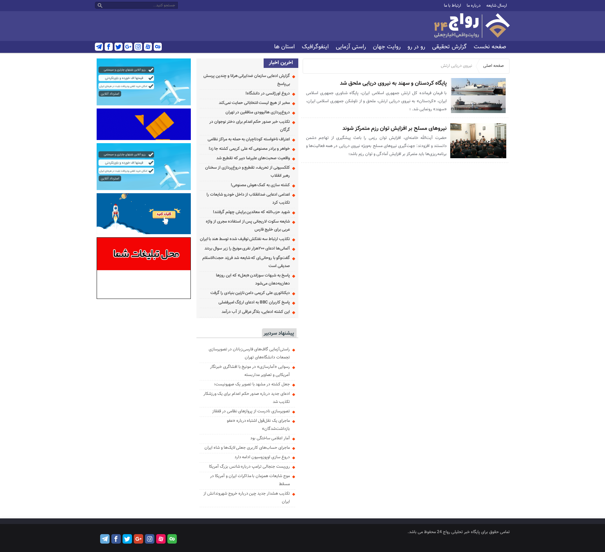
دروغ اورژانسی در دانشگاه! (267, 93)
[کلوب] (158, 47)
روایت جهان (387, 46)
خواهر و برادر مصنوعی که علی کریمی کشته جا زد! (249, 149)
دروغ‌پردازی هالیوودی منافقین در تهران (257, 112)
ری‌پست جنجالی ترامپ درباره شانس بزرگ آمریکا (249, 466)
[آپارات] (148, 47)
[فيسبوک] (109, 47)
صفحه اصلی (493, 66)
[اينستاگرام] (138, 47)
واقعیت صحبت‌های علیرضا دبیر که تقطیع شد (253, 158)
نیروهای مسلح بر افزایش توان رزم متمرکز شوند (394, 128)
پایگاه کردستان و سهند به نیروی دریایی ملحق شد (393, 83)
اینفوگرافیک (315, 46)
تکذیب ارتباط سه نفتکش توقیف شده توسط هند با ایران (245, 239)
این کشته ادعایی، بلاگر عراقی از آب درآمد (256, 312)
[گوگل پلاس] (128, 47)
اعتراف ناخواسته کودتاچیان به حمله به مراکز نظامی (249, 139)
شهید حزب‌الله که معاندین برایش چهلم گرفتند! (251, 212)
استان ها (284, 46)
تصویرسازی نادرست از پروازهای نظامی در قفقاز (251, 411)
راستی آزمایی (351, 46)
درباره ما (474, 5)
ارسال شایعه (496, 5)
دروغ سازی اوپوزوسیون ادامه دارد (262, 457)
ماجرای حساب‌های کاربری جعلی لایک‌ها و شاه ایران (247, 448)
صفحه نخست (490, 46)
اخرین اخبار (281, 63)
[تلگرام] (99, 47)
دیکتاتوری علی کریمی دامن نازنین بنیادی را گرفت (250, 293)
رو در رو (416, 46)
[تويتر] (118, 47)
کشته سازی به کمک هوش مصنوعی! (260, 185)
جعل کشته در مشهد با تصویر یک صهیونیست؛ (252, 384)
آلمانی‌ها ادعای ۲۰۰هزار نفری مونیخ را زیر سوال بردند (247, 248)
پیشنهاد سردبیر (279, 333)
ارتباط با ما (452, 5)
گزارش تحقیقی (449, 46)
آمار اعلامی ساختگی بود (270, 438)
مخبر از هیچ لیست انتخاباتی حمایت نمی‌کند (254, 103)
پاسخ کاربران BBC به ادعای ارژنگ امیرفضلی (254, 302)
